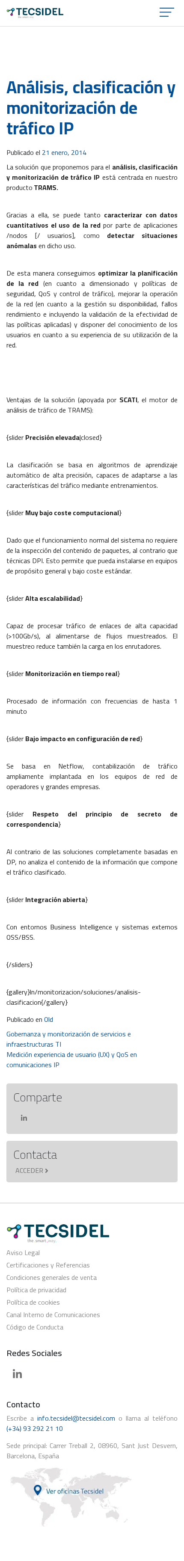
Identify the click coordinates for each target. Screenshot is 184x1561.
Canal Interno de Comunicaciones (53, 1314)
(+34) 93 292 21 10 (34, 1428)
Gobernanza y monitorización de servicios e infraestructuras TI (68, 1039)
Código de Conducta (34, 1327)
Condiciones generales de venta (51, 1277)
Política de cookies (33, 1302)
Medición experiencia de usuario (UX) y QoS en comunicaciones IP (71, 1059)
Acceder (29, 1170)
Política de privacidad (36, 1289)
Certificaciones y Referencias (48, 1264)
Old (48, 1019)
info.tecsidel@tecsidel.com (76, 1418)
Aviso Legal (23, 1252)
